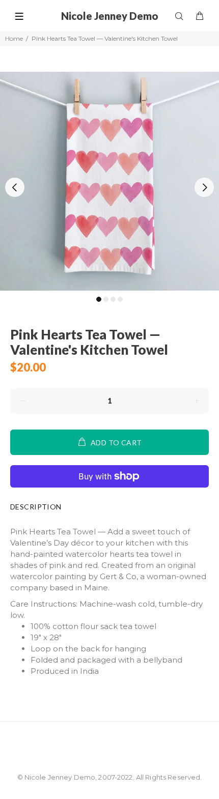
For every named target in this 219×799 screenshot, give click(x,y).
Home (14, 38)
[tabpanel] (109, 181)
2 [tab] (105, 299)
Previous (14, 187)
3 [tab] (113, 299)
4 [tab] (120, 299)
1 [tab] (98, 299)
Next (204, 187)
